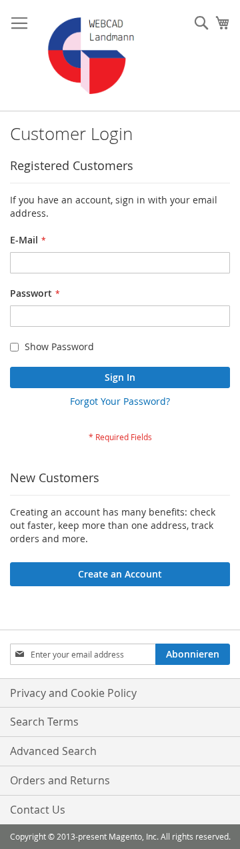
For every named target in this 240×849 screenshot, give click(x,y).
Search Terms (44, 721)
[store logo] (92, 55)
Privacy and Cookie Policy (73, 693)
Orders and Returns (60, 780)
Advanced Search (53, 751)
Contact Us (37, 809)
